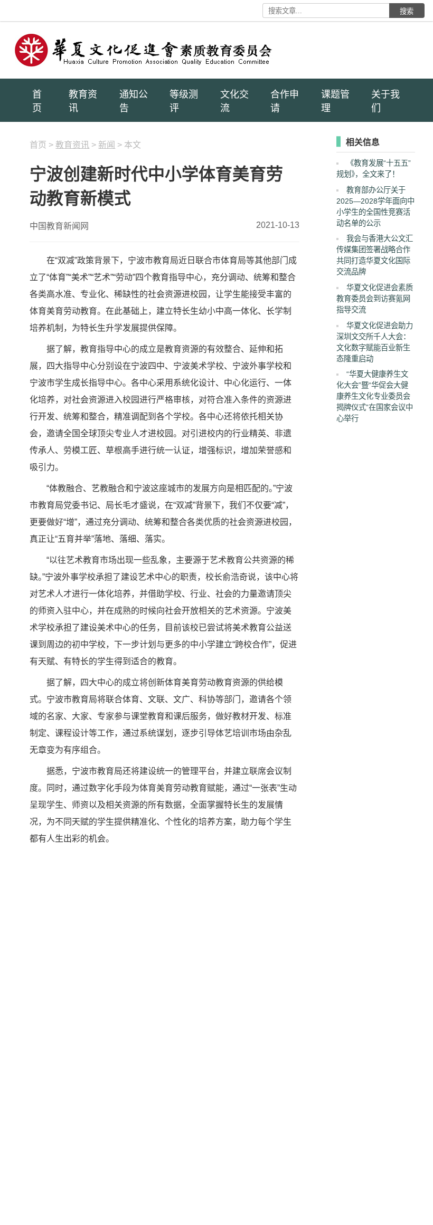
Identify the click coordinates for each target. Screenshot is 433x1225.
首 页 (37, 101)
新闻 (106, 144)
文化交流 (234, 101)
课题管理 (335, 101)
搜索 (406, 11)
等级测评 (184, 101)
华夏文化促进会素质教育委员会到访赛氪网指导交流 (374, 298)
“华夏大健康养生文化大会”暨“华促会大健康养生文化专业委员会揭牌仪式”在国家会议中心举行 (374, 396)
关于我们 (385, 101)
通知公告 (133, 101)
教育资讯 (83, 101)
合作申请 (284, 101)
